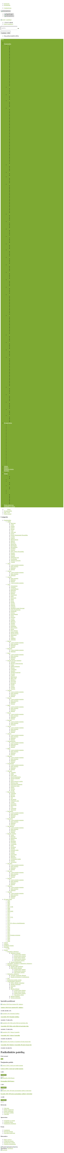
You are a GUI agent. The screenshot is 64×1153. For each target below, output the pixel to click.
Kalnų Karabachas (15, 133)
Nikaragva (13, 381)
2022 (8, 457)
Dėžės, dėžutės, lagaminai (17, 494)
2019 (8, 453)
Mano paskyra (8, 1139)
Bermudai (13, 364)
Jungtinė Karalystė (15, 196)
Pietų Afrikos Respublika (17, 75)
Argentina (13, 317)
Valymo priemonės (15, 503)
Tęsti (2, 1059)
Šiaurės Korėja (14, 157)
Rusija (12, 153)
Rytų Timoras (14, 154)
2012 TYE (10, 441)
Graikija (9, 214)
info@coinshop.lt (8, 24)
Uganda (13, 85)
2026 (8, 464)
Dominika (13, 366)
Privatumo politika (9, 1112)
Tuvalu (12, 314)
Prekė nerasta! (7, 514)
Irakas (12, 123)
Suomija (9, 402)
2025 (8, 463)
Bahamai (13, 360)
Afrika (9, 45)
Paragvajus (13, 329)
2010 (8, 436)
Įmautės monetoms (15, 496)
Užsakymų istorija (9, 1141)
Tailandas (13, 163)
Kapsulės (13, 497)
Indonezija (13, 121)
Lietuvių (12, 16)
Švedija (13, 208)
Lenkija (13, 199)
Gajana (12, 326)
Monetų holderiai (15, 502)
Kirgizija (13, 141)
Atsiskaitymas (7, 8)
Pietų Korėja (14, 151)
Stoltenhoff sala (15, 81)
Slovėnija (9, 394)
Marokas (13, 66)
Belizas (12, 363)
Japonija (13, 127)
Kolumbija (13, 327)
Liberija (13, 62)
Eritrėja (12, 51)
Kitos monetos (14, 90)
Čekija (12, 188)
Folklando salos (15, 324)
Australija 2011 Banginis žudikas (10, 1017)
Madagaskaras (14, 63)
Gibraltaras (13, 193)
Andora (9, 94)
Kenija (12, 57)
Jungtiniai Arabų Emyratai (17, 132)
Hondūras (13, 370)
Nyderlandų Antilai (16, 382)
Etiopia (12, 53)
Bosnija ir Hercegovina (17, 187)
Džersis (13, 191)
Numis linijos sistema (19, 957)
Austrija (9, 100)
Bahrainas (13, 114)
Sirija (12, 160)
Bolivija (13, 318)
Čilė (12, 321)
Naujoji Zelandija (15, 302)
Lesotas (13, 60)
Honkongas (14, 118)
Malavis (13, 65)
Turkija (12, 209)
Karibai (13, 376)
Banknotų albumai (15, 476)
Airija (8, 87)
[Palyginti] (3, 1089)
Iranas (12, 124)
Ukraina (13, 211)
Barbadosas (14, 361)
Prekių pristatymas (9, 505)
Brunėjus (13, 115)
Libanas (13, 144)
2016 (8, 448)
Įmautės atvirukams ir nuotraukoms (20, 488)
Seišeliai (13, 78)
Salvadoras (13, 385)
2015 (8, 445)
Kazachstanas (14, 138)
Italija (8, 229)
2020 (8, 454)
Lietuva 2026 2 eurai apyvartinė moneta (12, 1068)
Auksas (6, 466)
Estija (8, 176)
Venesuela (13, 333)
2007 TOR (10, 430)
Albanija (13, 185)
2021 (8, 456)
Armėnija (13, 111)
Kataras (13, 136)
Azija (8, 108)
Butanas (13, 117)
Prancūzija (10, 342)
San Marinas (10, 350)
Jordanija (13, 130)
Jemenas (13, 129)
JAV (8, 472)
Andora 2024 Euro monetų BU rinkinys (12, 1007)
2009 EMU (10, 435)
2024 (8, 461)
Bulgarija (9, 172)
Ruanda (13, 76)
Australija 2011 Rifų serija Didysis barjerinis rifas (15, 1026)
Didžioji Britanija (15, 190)
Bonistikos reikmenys (13, 475)
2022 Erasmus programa (13, 459)
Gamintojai (7, 1130)
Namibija (13, 72)
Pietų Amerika (11, 315)
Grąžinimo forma (8, 1122)
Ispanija (9, 221)
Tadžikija (13, 162)
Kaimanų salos (14, 373)
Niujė (12, 303)
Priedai (6, 473)
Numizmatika (7, 44)
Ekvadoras (13, 323)
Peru (12, 330)
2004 (8, 424)
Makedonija (14, 200)
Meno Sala (13, 202)
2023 (8, 460)
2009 (8, 433)
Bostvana (13, 47)
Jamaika (13, 372)
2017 (8, 450)
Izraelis (12, 126)
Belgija (9, 164)
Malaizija (13, 145)
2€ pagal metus (8, 423)
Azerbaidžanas (14, 112)
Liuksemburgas (11, 264)
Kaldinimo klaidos (9, 469)
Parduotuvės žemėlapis (10, 1123)
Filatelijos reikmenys (12, 481)
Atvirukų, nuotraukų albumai (18, 487)
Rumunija (13, 206)
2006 (8, 427)
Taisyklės (6, 1114)
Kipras (9, 236)
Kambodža (13, 135)
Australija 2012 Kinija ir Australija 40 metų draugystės (16, 1045)
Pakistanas (13, 150)
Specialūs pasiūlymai (9, 1133)
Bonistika (6, 470)
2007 (8, 429)
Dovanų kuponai (8, 1131)
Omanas (13, 148)
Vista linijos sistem (19, 995)
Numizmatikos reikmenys (14, 493)
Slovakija (9, 387)
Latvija (9, 250)
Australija (13, 296)
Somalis (13, 79)
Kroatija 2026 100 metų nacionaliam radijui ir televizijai (16, 1094)
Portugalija (10, 335)
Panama (13, 384)
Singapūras (13, 159)
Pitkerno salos (14, 306)
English (11, 14)
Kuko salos (14, 299)
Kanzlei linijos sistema (20, 956)
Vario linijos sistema (19, 960)
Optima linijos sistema (20, 959)
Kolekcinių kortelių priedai (14, 491)
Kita (8, 490)
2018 (8, 451)
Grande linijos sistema (20, 954)
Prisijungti (6, 3)
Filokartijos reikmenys (13, 485)
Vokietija (9, 415)
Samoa (12, 311)
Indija (12, 120)
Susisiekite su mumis (9, 506)
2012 (8, 439)
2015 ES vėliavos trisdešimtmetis (16, 447)
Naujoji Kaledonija (16, 300)
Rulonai (13, 93)
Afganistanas (14, 109)
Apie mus (6, 1108)
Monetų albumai (15, 500)
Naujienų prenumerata (10, 1144)
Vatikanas (9, 409)
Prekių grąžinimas (8, 1111)
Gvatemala (13, 367)
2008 (8, 432)
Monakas (9, 279)
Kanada (13, 375)
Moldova (13, 203)
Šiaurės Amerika (11, 357)
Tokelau (13, 312)
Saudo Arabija (14, 156)
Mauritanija (14, 69)
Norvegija (13, 205)
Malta (8, 272)
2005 (8, 426)
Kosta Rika (14, 378)
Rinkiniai (13, 91)
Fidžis (12, 297)
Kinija (12, 139)
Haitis (12, 369)
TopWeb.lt (10, 1148)
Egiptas (13, 50)
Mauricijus (13, 67)
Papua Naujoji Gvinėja (17, 305)
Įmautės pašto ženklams (17, 482)
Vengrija (13, 212)
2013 (8, 442)
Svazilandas (14, 82)
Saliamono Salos (15, 309)
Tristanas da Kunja (15, 84)
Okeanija (9, 294)
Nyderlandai (10, 287)
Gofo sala (13, 56)
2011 (8, 438)
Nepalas (13, 147)
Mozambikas (14, 70)
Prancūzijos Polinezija (16, 308)
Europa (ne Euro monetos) (14, 184)
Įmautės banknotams (16, 478)
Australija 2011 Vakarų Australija (10, 1035)
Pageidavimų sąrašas (9, 1142)
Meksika (13, 379)
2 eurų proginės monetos (17, 88)
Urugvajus (13, 332)
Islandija (13, 194)
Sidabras (6, 467)
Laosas (12, 142)
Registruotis (7, 5)
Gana (12, 54)
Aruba (12, 359)
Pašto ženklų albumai (16, 484)
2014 (8, 444)
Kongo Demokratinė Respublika (19, 59)
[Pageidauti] (1, 1089)
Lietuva (9, 257)
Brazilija (13, 320)
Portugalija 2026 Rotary (7, 1081)
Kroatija (13, 197)
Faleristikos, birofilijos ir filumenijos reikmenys (19, 479)
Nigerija (13, 73)
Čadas (12, 48)
